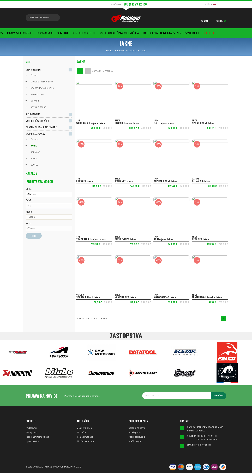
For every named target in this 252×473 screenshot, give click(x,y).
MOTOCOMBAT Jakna (164, 297)
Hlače (34, 158)
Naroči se (218, 396)
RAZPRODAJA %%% (35, 134)
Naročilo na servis (137, 428)
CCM (28, 200)
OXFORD (196, 178)
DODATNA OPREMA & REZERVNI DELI (42, 127)
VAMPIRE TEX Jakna (125, 297)
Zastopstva (31, 432)
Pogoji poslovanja (137, 437)
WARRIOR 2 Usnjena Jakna (90, 123)
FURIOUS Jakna (84, 181)
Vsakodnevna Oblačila (42, 88)
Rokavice (35, 152)
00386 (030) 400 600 (207, 439)
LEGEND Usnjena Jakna (127, 123)
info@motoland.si (202, 445)
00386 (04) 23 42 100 (207, 436)
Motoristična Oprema (42, 82)
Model (29, 211)
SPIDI (78, 120)
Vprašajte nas (135, 432)
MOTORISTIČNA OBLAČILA (37, 120)
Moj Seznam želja (85, 441)
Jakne (34, 146)
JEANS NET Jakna (124, 181)
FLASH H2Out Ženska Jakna (207, 297)
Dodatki (35, 101)
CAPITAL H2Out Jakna (165, 181)
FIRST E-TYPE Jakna (125, 239)
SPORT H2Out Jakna (203, 123)
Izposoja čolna (32, 441)
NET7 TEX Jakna (200, 239)
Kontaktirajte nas (85, 437)
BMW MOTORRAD (33, 69)
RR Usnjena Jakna (163, 239)
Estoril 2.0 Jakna (201, 181)
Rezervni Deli (37, 94)
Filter (33, 235)
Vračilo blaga (135, 441)
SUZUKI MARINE (33, 114)
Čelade (34, 75)
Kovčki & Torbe (38, 107)
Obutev (34, 165)
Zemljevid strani (84, 428)
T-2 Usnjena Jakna (163, 123)
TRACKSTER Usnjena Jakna (91, 239)
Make (29, 189)
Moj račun (81, 432)
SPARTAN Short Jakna (88, 297)
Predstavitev (31, 428)
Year (28, 223)
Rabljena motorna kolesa (37, 437)
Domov (28, 62)
